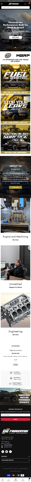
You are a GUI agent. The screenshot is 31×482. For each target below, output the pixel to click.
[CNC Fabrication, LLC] (8, 25)
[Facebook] (2, 421)
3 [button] (17, 19)
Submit (15, 389)
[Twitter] (10, 421)
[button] (29, 23)
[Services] (15, 185)
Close (29, 1)
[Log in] (25, 4)
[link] (8, 480)
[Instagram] (6, 421)
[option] (15, 15)
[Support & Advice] (15, 232)
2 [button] (15, 19)
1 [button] (13, 19)
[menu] (1, 4)
